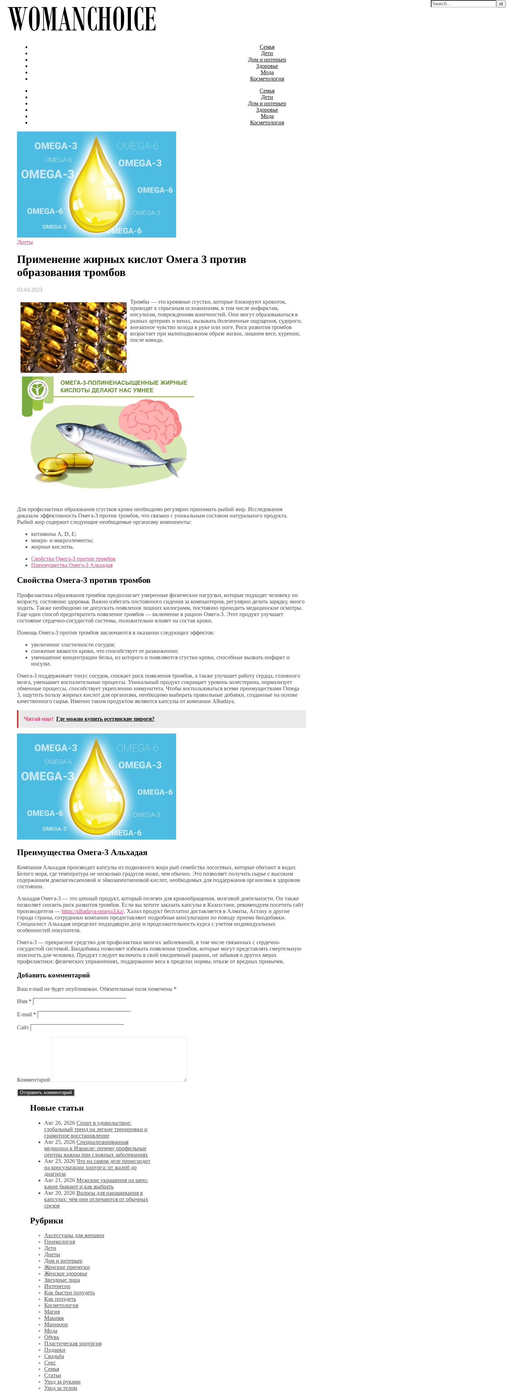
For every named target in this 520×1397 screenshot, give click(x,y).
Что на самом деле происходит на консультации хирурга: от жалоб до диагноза (97, 1167)
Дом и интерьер (267, 60)
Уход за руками (62, 1382)
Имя (24, 1001)
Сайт (23, 1027)
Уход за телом (60, 1388)
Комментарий (33, 1080)
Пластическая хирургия (73, 1343)
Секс (50, 1363)
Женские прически (67, 1267)
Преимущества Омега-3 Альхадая (71, 565)
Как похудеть (60, 1299)
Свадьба (54, 1356)
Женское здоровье (65, 1273)
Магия (52, 1312)
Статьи (52, 1375)
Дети (267, 53)
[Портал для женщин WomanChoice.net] (81, 35)
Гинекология (59, 1242)
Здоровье (267, 66)
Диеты (25, 242)
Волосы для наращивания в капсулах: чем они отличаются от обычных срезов (96, 1199)
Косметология (267, 79)
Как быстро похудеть (69, 1293)
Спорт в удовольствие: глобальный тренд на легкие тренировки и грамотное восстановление (96, 1129)
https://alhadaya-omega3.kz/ (93, 911)
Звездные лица (62, 1280)
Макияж (54, 1318)
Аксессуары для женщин (74, 1235)
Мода (267, 72)
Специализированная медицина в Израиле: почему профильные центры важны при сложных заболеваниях (96, 1148)
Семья (267, 47)
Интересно (57, 1286)
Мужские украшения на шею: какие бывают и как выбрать (96, 1183)
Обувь (51, 1337)
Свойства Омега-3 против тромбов (73, 559)
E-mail (26, 1014)
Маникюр (56, 1324)
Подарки (54, 1350)
